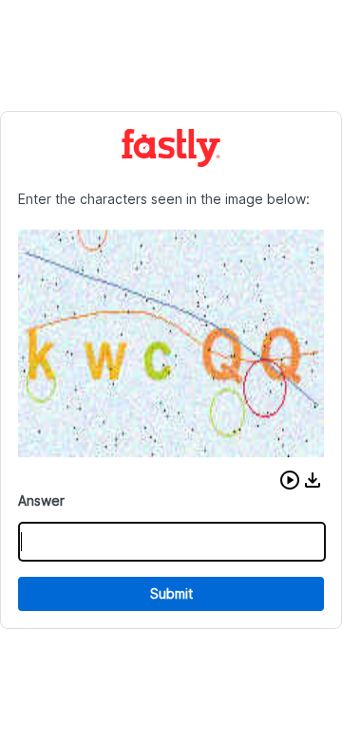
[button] (289, 480)
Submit (171, 593)
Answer (41, 500)
